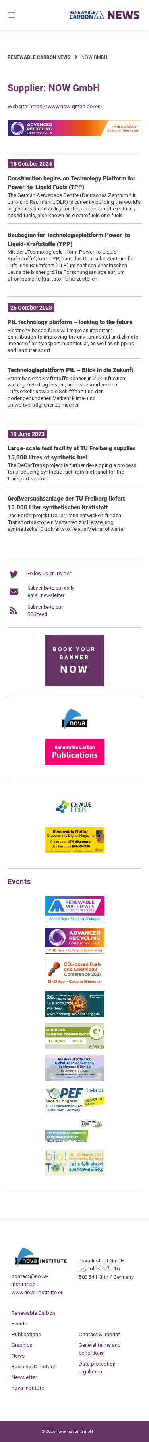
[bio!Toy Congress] (74, 1174)
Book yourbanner (74, 661)
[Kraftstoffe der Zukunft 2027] (74, 1142)
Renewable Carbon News (39, 57)
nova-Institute (28, 1388)
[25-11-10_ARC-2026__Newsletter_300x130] (74, 952)
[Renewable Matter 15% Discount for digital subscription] (74, 851)
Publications (26, 1334)
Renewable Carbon (33, 1313)
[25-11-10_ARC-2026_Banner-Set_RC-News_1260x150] (75, 135)
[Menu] (21, 15)
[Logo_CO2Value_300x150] (74, 819)
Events (19, 1323)
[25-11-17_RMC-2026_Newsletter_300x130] (74, 920)
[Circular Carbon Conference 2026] (74, 1047)
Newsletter (24, 1377)
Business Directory (33, 1366)
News (18, 1355)
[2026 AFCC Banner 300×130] (74, 1079)
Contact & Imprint (99, 1334)
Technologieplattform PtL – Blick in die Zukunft (70, 370)
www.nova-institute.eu (38, 1292)
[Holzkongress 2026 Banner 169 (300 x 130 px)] (74, 1015)
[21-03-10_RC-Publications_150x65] (74, 763)
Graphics (22, 1345)
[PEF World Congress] (74, 1110)
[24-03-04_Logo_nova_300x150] (74, 731)
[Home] (105, 15)
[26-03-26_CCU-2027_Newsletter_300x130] (74, 984)
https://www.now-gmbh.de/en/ (66, 106)
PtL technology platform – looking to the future (70, 322)
